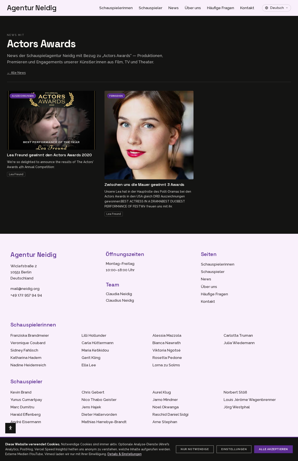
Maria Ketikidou (95, 350)
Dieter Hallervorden (99, 414)
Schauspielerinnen (116, 8)
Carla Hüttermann (97, 343)
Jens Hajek (91, 407)
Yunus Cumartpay (26, 399)
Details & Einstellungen (125, 454)
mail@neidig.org (24, 288)
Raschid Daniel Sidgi (170, 414)
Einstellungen (234, 449)
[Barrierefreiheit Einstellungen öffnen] (10, 428)
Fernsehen (116, 96)
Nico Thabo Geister (99, 399)
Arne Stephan (164, 422)
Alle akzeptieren (273, 449)
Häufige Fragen (220, 8)
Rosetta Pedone (167, 357)
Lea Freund (16, 174)
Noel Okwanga (165, 407)
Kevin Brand (20, 392)
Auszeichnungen (23, 96)
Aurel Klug (161, 392)
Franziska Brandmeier (29, 335)
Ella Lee (89, 365)
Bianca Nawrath (166, 343)
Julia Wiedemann (239, 343)
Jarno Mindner (165, 399)
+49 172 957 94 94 (26, 295)
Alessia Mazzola (166, 335)
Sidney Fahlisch (24, 350)
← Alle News (16, 72)
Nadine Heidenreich (28, 365)
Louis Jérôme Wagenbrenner (250, 399)
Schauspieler (150, 8)
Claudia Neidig (119, 294)
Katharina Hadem (25, 357)
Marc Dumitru (22, 407)
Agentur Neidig (32, 8)
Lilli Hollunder (94, 335)
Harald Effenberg (25, 414)
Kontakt (247, 8)
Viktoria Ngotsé (166, 350)
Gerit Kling (91, 357)
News (173, 8)
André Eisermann (25, 422)
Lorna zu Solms (166, 365)
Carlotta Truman (238, 335)
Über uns (193, 8)
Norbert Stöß (235, 392)
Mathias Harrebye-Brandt (104, 422)
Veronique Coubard (27, 343)
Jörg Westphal (237, 407)
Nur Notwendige (195, 449)
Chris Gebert (93, 392)
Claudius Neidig (120, 300)
